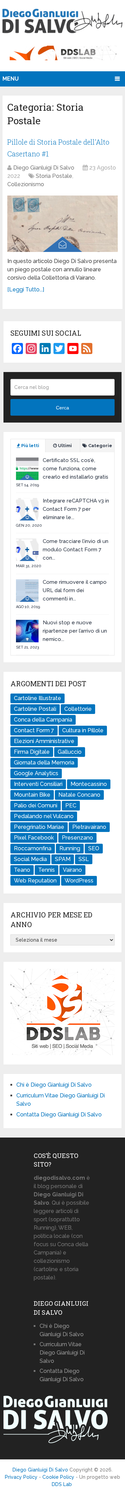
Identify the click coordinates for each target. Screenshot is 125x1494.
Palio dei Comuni (35, 805)
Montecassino (88, 784)
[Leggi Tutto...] (25, 289)
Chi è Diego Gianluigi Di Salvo (54, 1084)
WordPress (79, 880)
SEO (93, 848)
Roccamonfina (32, 848)
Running (69, 848)
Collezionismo (25, 184)
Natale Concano (79, 794)
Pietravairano (89, 827)
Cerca (62, 407)
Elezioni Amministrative (44, 741)
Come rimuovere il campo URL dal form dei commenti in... (75, 590)
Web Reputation (35, 880)
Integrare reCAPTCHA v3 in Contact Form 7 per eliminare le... (76, 509)
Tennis (46, 870)
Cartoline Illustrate (37, 698)
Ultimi (64, 445)
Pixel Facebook (34, 837)
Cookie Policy (58, 1477)
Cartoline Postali (35, 709)
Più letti (29, 445)
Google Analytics (36, 773)
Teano (22, 870)
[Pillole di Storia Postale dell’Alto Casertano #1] (62, 224)
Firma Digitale (32, 752)
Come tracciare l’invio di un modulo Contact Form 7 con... (75, 549)
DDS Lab (62, 1484)
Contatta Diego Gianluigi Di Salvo (59, 1114)
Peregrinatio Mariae (39, 827)
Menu (10, 78)
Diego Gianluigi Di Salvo (43, 167)
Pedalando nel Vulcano (44, 816)
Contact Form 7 (34, 730)
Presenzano (77, 837)
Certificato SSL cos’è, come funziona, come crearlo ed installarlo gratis (75, 468)
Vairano (72, 870)
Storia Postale (54, 176)
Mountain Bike (32, 794)
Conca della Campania (43, 719)
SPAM (62, 859)
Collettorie (78, 709)
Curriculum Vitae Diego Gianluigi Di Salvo (62, 1352)
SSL (83, 859)
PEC (70, 805)
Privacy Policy (21, 1477)
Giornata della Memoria (44, 762)
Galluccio (70, 752)
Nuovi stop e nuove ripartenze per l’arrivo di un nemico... (75, 630)
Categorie (99, 445)
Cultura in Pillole (82, 730)
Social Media (30, 859)
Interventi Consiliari (38, 784)
